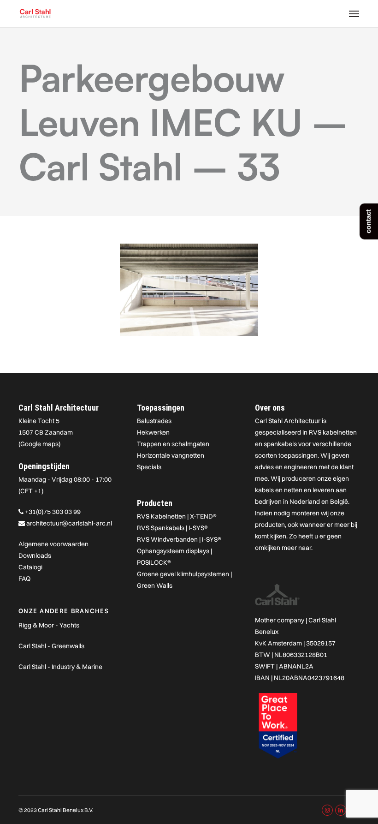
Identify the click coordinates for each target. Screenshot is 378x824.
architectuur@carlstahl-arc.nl (69, 523)
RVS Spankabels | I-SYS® (172, 528)
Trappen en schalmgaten (173, 444)
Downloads (34, 555)
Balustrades (154, 421)
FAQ (24, 578)
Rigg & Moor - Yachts (48, 625)
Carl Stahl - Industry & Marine (60, 667)
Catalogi (30, 567)
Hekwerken (153, 432)
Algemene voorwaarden (53, 544)
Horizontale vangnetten (170, 455)
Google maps (39, 444)
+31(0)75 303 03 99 (53, 512)
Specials (149, 467)
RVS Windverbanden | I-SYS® (179, 539)
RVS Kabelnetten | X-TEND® (177, 516)
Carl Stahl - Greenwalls (51, 646)
